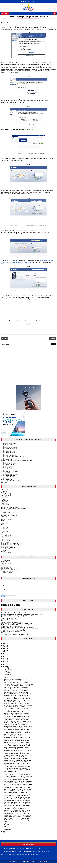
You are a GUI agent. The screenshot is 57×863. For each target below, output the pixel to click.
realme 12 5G (4, 523)
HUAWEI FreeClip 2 (6, 563)
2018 (4, 655)
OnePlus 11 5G (5, 538)
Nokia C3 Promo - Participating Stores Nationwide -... (17, 687)
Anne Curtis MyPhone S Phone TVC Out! (14, 727)
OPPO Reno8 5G (5, 540)
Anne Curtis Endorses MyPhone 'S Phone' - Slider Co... (17, 769)
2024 (4, 645)
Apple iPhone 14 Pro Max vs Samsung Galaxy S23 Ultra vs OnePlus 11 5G (19, 629)
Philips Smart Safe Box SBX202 (9, 454)
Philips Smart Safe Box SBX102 (9, 447)
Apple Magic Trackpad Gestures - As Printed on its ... (17, 690)
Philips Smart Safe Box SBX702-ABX (10, 462)
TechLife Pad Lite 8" (6, 567)
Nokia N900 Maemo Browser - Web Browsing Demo (17, 818)
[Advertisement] (28, 309)
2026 (4, 642)
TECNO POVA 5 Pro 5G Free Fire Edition (11, 543)
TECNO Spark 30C (6, 506)
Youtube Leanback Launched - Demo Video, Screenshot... (18, 776)
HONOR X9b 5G (5, 531)
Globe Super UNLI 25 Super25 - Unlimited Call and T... (17, 719)
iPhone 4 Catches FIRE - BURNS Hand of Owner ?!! (17, 774)
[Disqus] (28, 364)
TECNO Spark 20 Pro (6, 546)
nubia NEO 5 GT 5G (6, 495)
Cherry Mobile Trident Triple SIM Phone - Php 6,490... (17, 799)
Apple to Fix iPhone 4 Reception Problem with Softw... (17, 800)
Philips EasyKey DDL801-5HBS (9, 448)
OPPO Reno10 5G (5, 536)
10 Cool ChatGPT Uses (7, 619)
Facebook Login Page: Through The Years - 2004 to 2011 (18, 723)
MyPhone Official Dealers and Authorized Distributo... (17, 765)
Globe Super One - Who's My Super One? (14, 706)
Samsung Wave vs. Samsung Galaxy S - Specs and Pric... (18, 778)
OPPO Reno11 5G (5, 530)
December (7, 669)
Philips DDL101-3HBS (6, 472)
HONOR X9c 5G (5, 504)
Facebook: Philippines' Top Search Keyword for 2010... (17, 737)
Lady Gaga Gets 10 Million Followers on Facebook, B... (17, 802)
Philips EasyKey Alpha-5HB (8, 464)
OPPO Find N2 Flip (6, 633)
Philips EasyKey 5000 (6, 459)
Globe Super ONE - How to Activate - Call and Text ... (17, 810)
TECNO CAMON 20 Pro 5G (8, 547)
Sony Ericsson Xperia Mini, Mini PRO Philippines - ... (17, 779)
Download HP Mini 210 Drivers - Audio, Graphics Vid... (17, 735)
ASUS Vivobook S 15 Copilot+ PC (9, 570)
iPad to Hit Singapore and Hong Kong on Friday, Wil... (17, 731)
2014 (4, 661)
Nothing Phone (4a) (6, 494)
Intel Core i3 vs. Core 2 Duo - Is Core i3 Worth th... (16, 808)
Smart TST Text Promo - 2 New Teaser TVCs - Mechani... (18, 739)
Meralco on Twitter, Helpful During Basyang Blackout (17, 752)
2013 (4, 663)
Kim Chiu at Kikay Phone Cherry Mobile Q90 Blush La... (17, 716)
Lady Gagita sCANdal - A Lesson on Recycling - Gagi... (17, 744)
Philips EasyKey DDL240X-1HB (9, 455)
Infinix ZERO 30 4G (6, 552)
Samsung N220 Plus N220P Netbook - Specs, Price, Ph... (18, 693)
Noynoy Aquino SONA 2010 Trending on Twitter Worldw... (18, 705)
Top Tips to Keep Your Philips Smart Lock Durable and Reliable (16, 460)
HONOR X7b (4, 527)
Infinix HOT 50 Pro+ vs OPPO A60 (9, 507)
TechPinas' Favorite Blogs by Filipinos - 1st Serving (16, 761)
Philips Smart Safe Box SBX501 (9, 443)
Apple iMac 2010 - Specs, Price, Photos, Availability (16, 692)
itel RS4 (3, 520)
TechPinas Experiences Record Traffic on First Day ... (17, 820)
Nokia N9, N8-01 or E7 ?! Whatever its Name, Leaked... (17, 813)
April (5, 824)
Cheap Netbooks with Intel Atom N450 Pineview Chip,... (17, 724)
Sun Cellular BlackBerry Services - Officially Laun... (16, 795)
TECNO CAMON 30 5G (7, 522)
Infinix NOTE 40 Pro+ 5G (7, 519)
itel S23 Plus (4, 524)
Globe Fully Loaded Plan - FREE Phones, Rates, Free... (17, 773)
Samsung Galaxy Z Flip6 (7, 514)
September (7, 674)
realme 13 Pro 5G (5, 510)
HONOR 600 (4, 492)
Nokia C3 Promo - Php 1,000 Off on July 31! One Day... (17, 697)
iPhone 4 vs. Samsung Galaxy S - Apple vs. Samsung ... (17, 782)
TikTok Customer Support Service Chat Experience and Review (16, 616)
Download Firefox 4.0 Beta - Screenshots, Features (16, 786)
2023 (4, 646)
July (5, 677)
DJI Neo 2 (3, 564)
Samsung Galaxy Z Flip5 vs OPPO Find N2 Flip (13, 630)
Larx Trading (4, 482)
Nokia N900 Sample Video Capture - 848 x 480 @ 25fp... (18, 789)
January (6, 829)
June (5, 821)
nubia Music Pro (5, 500)
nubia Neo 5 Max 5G (6, 489)
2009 (4, 831)
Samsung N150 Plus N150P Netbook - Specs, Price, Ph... (18, 700)
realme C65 (4, 516)
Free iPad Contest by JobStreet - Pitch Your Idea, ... (16, 708)
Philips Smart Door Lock (7, 468)
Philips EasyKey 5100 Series (8, 475)
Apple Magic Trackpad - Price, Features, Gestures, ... (17, 695)
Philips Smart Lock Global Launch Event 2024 (12, 456)
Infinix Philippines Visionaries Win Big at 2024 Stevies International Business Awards (22, 614)
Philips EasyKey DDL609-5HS (8, 458)
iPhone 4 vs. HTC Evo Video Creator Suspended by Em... (18, 790)
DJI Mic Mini (4, 574)
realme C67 (4, 532)
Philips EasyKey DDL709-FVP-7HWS (10, 480)
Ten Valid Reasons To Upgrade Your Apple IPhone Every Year (16, 623)
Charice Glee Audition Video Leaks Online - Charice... (17, 753)
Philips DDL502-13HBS (7, 444)
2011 (4, 666)
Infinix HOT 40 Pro (5, 551)
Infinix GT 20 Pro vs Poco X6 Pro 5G (10, 515)
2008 (4, 832)
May (5, 823)
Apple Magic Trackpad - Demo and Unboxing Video (16, 689)
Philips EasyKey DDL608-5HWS (9, 466)
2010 (4, 668)
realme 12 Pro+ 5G (5, 526)
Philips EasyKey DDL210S (7, 476)
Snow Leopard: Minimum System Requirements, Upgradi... (18, 784)
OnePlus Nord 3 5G (6, 539)
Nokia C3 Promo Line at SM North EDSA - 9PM (15, 679)
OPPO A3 (3, 511)
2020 (4, 651)
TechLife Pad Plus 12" (6, 568)
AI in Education (5, 620)
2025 (4, 643)
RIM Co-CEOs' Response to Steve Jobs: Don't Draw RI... (18, 742)
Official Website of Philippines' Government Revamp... (17, 702)
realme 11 (3, 550)
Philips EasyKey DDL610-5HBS (9, 451)
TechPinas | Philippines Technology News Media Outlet (33, 861)
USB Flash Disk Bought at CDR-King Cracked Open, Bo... (18, 807)
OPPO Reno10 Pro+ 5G (7, 535)
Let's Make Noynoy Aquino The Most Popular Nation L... (17, 797)
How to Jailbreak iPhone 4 (10, 771)
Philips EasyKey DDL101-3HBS (9, 452)
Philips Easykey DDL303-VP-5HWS (10, 471)
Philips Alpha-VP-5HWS (7, 479)
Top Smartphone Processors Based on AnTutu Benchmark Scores (17, 627)
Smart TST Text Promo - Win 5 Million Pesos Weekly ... (17, 794)
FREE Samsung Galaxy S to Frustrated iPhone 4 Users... (18, 714)
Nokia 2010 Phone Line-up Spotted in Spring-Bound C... (18, 816)
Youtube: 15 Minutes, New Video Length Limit (15, 680)
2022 (4, 648)
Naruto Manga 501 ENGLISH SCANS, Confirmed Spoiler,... (18, 812)
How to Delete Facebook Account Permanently (15, 792)
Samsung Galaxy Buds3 (7, 572)
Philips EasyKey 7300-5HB (8, 470)
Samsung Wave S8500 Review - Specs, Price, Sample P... (18, 750)
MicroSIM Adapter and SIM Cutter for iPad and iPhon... (17, 755)
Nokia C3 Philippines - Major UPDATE (13, 734)
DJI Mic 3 (3, 566)
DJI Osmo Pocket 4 (6, 562)
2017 (4, 656)
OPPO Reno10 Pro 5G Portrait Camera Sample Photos (14, 634)
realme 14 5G (4, 503)
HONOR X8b (4, 528)
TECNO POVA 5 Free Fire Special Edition (11, 544)
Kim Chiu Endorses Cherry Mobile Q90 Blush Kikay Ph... (18, 721)
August (6, 676)
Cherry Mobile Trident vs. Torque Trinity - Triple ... (16, 747)
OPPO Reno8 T (5, 542)
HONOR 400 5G (5, 502)
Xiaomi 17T (4, 491)
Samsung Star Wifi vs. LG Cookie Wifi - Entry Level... (17, 756)
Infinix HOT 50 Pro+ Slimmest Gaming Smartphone (13, 508)
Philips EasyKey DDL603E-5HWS (9, 474)
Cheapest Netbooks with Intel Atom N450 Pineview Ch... (18, 726)
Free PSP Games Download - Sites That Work (15, 768)
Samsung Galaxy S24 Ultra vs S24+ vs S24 (12, 626)
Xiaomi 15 (3, 499)
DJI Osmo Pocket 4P (6, 560)
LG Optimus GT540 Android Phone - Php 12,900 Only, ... (18, 698)
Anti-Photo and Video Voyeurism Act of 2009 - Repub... (17, 718)
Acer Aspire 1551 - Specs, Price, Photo (13, 711)
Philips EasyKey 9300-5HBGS (8, 478)
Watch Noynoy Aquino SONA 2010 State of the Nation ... (17, 703)
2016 (4, 658)
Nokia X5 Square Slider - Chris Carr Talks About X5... (17, 758)
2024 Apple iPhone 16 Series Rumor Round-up (12, 622)
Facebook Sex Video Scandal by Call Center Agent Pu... (18, 732)
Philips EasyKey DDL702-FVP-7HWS (10, 446)
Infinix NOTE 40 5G (6, 518)
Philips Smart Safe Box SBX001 (9, 463)
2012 (4, 664)
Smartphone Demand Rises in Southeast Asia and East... (18, 781)
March (6, 826)
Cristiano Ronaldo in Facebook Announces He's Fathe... (18, 803)
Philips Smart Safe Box (7, 467)
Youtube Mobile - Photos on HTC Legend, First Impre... (17, 766)
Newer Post (5, 338)
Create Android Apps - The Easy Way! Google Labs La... (17, 760)
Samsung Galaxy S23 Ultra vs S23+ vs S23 (12, 631)
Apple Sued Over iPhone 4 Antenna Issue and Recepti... (17, 815)
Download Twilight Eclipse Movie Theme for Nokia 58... (17, 805)
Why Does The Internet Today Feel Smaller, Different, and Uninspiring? (18, 615)
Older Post (52, 338)
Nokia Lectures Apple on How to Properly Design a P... (17, 740)
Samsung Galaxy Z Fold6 (7, 512)
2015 (4, 659)
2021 (4, 650)
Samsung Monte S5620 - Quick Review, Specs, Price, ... (17, 710)
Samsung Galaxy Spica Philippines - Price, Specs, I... (17, 763)
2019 (4, 653)
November (7, 671)
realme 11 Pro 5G (5, 548)
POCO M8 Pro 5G (5, 496)
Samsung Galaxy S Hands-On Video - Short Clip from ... (17, 787)
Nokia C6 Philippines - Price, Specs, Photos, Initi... (16, 713)
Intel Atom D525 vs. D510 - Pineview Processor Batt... (17, 748)
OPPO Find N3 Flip (6, 534)
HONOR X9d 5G (5, 498)
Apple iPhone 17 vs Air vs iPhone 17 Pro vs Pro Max (14, 612)
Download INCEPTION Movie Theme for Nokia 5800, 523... (18, 684)
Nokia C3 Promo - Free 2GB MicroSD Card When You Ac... (18, 682)
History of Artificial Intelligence (8, 618)
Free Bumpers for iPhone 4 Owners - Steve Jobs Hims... (17, 745)
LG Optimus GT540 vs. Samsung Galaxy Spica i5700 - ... (18, 685)
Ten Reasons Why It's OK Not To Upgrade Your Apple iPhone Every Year (19, 625)
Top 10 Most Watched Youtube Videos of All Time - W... (17, 729)
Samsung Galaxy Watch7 (7, 571)
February (6, 828)
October (6, 672)
